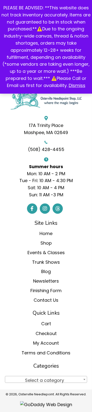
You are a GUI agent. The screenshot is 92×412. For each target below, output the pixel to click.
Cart (46, 324)
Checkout (46, 333)
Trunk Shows (46, 262)
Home (46, 233)
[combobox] (46, 379)
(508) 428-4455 (46, 149)
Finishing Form (46, 290)
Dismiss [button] (77, 85)
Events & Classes (46, 253)
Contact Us (46, 300)
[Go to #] (58, 208)
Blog (46, 271)
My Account (46, 343)
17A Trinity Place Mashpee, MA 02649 (46, 129)
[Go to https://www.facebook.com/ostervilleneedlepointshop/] (32, 208)
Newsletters (46, 281)
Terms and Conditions (46, 353)
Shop (46, 243)
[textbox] (46, 380)
